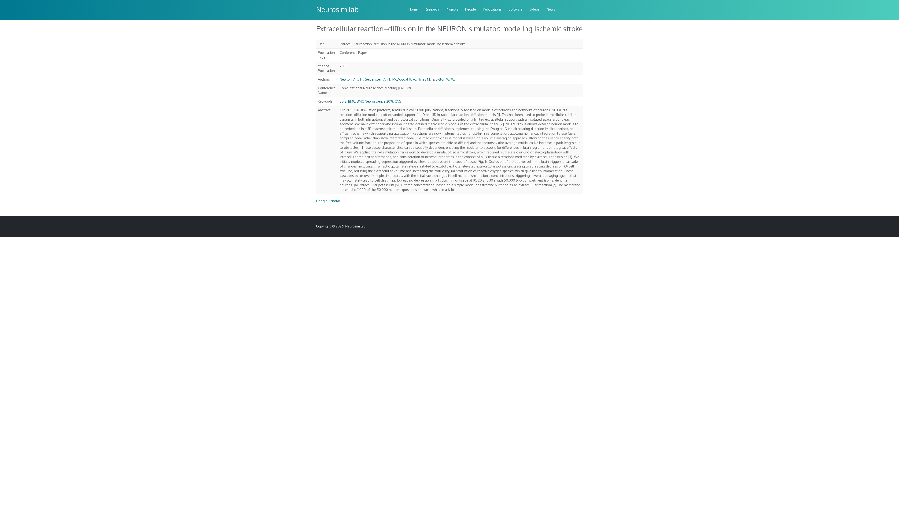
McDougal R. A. (404, 79)
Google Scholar (328, 201)
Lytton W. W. (445, 79)
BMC (351, 101)
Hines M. (424, 79)
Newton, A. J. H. (351, 79)
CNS (398, 101)
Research (432, 9)
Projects (452, 9)
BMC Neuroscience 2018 (375, 101)
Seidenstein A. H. (378, 79)
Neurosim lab (337, 9)
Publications (492, 9)
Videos (535, 9)
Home (413, 9)
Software (515, 9)
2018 (343, 101)
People (470, 9)
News (551, 9)
